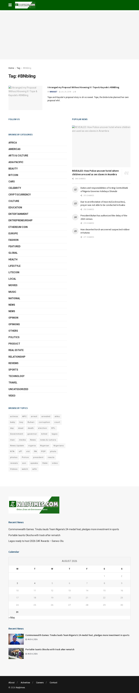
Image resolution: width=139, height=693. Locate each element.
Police (25, 457)
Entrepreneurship (20, 220)
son (24, 463)
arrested (46, 416)
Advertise (25, 682)
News (11, 304)
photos (13, 457)
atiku (57, 416)
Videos (13, 469)
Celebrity (14, 188)
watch (25, 469)
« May (12, 617)
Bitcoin (13, 175)
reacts (51, 457)
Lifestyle (14, 266)
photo (53, 451)
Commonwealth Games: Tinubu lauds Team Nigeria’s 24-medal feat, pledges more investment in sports (63, 529)
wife (34, 469)
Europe (13, 233)
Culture (13, 201)
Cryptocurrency (19, 194)
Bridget (53, 92)
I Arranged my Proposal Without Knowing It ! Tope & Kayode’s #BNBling (83, 87)
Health (12, 259)
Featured (14, 246)
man (12, 440)
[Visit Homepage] (25, 5)
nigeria (32, 446)
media (22, 440)
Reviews (13, 363)
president (38, 457)
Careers (40, 682)
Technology (16, 376)
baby (12, 422)
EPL (53, 428)
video (55, 463)
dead (20, 428)
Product (14, 343)
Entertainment (18, 214)
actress (14, 416)
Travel (12, 382)
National (14, 298)
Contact (53, 682)
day (12, 428)
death (31, 428)
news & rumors (48, 440)
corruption (44, 422)
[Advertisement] (69, 35)
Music (12, 292)
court (57, 422)
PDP (43, 451)
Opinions (14, 324)
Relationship (16, 356)
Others (13, 330)
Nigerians (59, 446)
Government (16, 434)
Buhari (31, 422)
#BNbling (27, 68)
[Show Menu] (10, 5)
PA (35, 451)
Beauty (13, 168)
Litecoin (13, 272)
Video (11, 395)
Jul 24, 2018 (66, 92)
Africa (12, 142)
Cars (11, 181)
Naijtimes (20, 687)
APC (24, 416)
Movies (12, 285)
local (12, 278)
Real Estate (16, 350)
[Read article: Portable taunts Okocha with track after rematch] (16, 653)
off (20, 451)
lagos (54, 434)
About (11, 682)
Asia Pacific (15, 162)
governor (32, 434)
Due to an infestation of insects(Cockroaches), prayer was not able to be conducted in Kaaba (103, 203)
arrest (34, 416)
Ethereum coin (18, 227)
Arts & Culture (18, 155)
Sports (13, 369)
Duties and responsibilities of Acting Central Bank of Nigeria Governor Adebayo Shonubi (104, 189)
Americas (14, 149)
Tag (18, 68)
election (42, 428)
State (45, 463)
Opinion (13, 317)
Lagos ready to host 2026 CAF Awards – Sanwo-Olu (36, 541)
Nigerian (44, 446)
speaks (34, 463)
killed (44, 434)
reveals (14, 463)
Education (15, 207)
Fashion (13, 240)
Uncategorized (18, 389)
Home (11, 68)
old (28, 451)
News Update (17, 446)
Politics (13, 337)
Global (13, 252)
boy (21, 422)
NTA (12, 451)
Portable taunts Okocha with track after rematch (34, 535)
